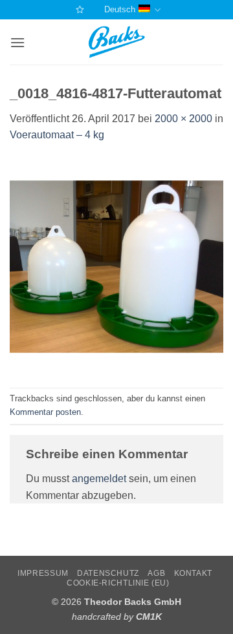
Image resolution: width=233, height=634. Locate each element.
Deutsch (119, 9)
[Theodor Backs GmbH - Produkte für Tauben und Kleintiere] (117, 42)
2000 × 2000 (183, 118)
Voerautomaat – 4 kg (57, 134)
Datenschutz (108, 573)
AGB (156, 573)
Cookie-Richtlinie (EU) (118, 582)
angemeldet (99, 478)
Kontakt (193, 573)
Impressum (43, 573)
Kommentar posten (45, 412)
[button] (17, 42)
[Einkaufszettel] (78, 9)
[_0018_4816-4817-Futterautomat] (116, 264)
